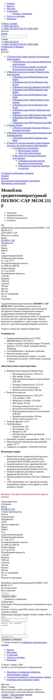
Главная (10, 3)
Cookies (4, 694)
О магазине (12, 11)
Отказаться (7, 697)
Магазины (12, 652)
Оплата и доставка (16, 16)
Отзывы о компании (22, 13)
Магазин (11, 8)
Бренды (10, 6)
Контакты (11, 18)
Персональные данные (21, 694)
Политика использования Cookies (23, 679)
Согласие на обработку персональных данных (29, 677)
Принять (18, 697)
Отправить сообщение (11, 639)
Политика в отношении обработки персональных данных (23, 673)
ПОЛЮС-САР (8, 240)
